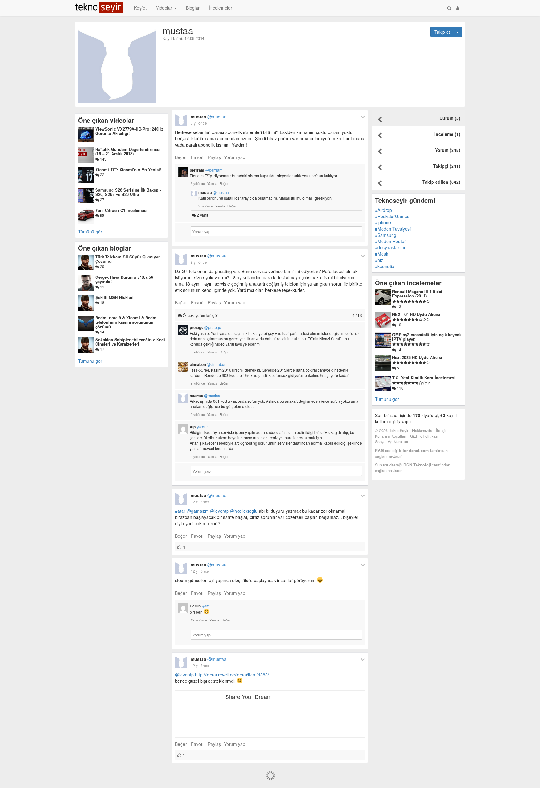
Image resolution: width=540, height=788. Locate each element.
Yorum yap (234, 157)
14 (398, 349)
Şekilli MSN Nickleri (114, 297)
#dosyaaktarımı (390, 247)
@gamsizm (198, 511)
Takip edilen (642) (441, 182)
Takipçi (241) (446, 166)
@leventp (219, 511)
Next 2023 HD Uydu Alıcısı (417, 357)
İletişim (442, 430)
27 (101, 199)
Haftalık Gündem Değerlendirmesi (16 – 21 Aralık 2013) (128, 151)
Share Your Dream (248, 696)
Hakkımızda (422, 430)
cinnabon (208, 364)
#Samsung (385, 235)
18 (101, 302)
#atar (180, 511)
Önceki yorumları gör (272, 315)
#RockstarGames (392, 216)
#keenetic (384, 266)
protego (205, 327)
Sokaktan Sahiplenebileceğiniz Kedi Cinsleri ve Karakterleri (130, 342)
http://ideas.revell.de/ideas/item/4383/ (232, 674)
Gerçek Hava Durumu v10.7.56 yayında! (124, 279)
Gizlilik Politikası (424, 436)
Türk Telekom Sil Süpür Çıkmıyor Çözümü (127, 259)
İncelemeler (220, 8)
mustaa (209, 116)
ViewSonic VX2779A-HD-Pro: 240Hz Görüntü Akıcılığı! (129, 131)
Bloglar (193, 8)
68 (101, 215)
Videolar (164, 8)
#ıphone (383, 222)
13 (398, 306)
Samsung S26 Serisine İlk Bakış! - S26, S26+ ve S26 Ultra (128, 192)
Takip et (442, 32)
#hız (379, 260)
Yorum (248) (447, 150)
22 (101, 174)
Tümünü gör (90, 231)
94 (101, 331)
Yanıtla (212, 183)
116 (399, 388)
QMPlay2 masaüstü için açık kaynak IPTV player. (427, 337)
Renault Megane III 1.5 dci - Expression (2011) (418, 293)
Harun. (199, 606)
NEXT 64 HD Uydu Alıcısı (416, 314)
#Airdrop (383, 210)
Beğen (181, 157)
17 (101, 349)
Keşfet (140, 8)
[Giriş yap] (457, 8)
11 (101, 286)
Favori (197, 157)
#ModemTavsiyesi (393, 229)
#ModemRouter (390, 241)
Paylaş (214, 157)
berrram (206, 170)
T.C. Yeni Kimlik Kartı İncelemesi (424, 378)
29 (101, 266)
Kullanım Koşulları (390, 436)
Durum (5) (449, 118)
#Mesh (381, 254)
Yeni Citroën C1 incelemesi (121, 210)
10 (398, 324)
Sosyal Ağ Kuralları (391, 442)
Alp (199, 427)
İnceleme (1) (447, 134)
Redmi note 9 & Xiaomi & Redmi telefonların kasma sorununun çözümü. (126, 322)
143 (103, 159)
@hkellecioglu (244, 511)
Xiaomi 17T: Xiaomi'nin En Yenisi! (128, 169)
